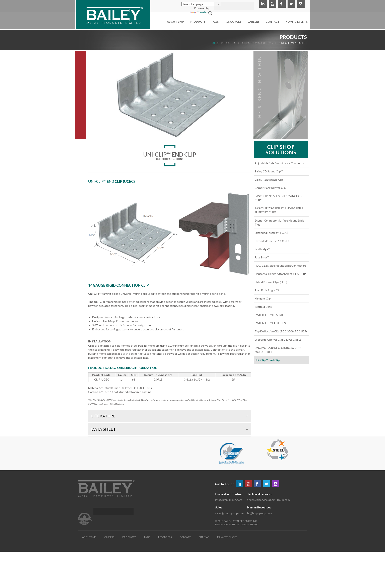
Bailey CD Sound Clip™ (269, 171)
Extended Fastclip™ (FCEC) (271, 232)
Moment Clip (263, 298)
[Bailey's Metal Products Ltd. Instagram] (301, 4)
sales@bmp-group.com (229, 513)
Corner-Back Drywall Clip (270, 187)
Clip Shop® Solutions (257, 43)
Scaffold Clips (263, 306)
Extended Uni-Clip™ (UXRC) (272, 241)
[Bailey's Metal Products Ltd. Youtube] (272, 4)
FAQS (147, 537)
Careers (109, 537)
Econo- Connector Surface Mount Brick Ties (279, 222)
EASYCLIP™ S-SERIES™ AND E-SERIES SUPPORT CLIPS (279, 210)
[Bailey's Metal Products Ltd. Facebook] (282, 4)
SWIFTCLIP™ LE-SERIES (270, 315)
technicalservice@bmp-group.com (268, 499)
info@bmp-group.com (228, 499)
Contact (185, 537)
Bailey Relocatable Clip (269, 179)
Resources (165, 537)
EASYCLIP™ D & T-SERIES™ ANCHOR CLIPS (278, 198)
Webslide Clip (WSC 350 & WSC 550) (278, 339)
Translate (203, 12)
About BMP (89, 537)
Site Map (204, 537)
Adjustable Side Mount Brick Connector (279, 163)
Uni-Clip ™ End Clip (292, 43)
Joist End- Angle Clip (268, 290)
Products (228, 43)
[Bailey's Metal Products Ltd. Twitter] (291, 4)
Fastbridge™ (262, 249)
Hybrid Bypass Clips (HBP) (271, 282)
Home (216, 43)
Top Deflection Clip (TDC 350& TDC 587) (281, 331)
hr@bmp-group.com (259, 513)
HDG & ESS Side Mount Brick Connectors (280, 265)
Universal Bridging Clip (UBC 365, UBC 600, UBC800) (278, 349)
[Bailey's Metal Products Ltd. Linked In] (263, 4)
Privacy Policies (227, 537)
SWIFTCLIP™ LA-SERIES (270, 323)
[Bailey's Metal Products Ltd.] (113, 14)
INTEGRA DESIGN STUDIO (244, 524)
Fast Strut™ (262, 257)
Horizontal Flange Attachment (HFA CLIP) (281, 273)
